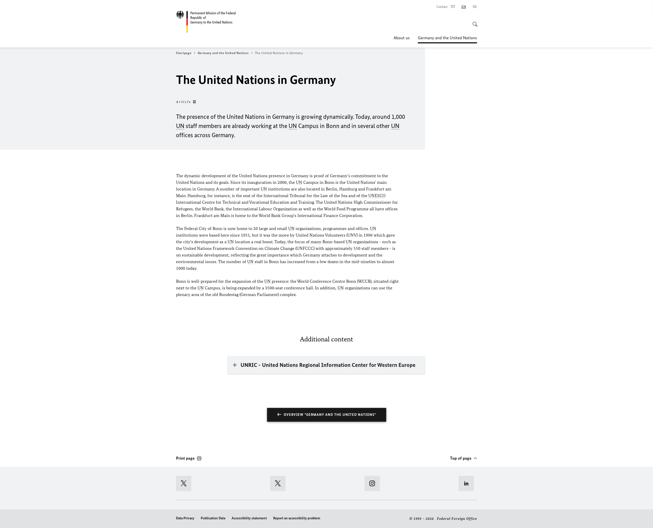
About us (402, 37)
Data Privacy (185, 518)
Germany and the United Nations (447, 39)
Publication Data (213, 518)
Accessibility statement (249, 518)
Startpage (184, 53)
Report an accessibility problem (296, 518)
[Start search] (473, 21)
